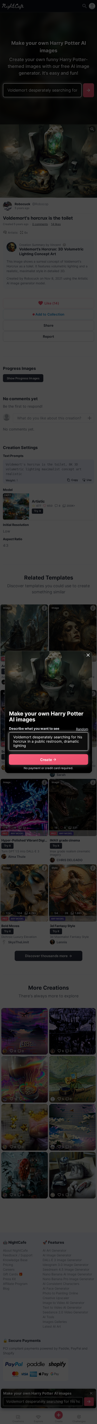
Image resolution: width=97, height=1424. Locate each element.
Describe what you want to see (34, 728)
